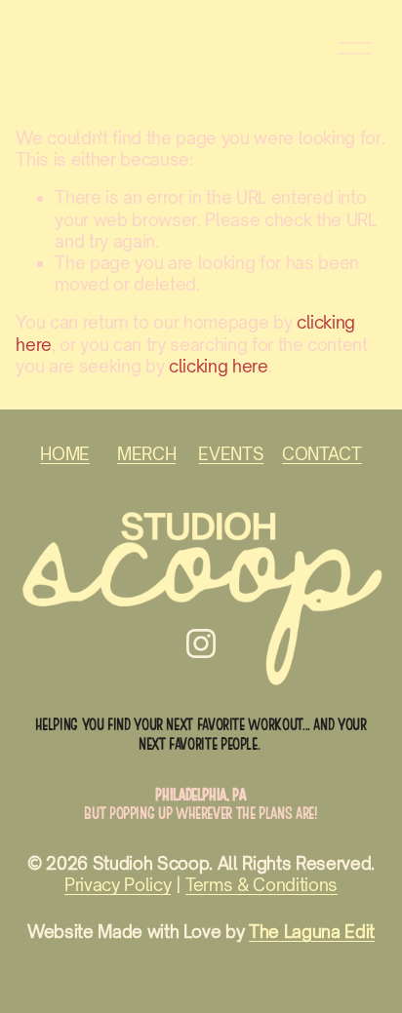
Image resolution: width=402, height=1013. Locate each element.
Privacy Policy (117, 885)
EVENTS (230, 454)
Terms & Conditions (261, 885)
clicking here (218, 366)
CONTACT (322, 454)
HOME (65, 454)
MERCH (146, 454)
